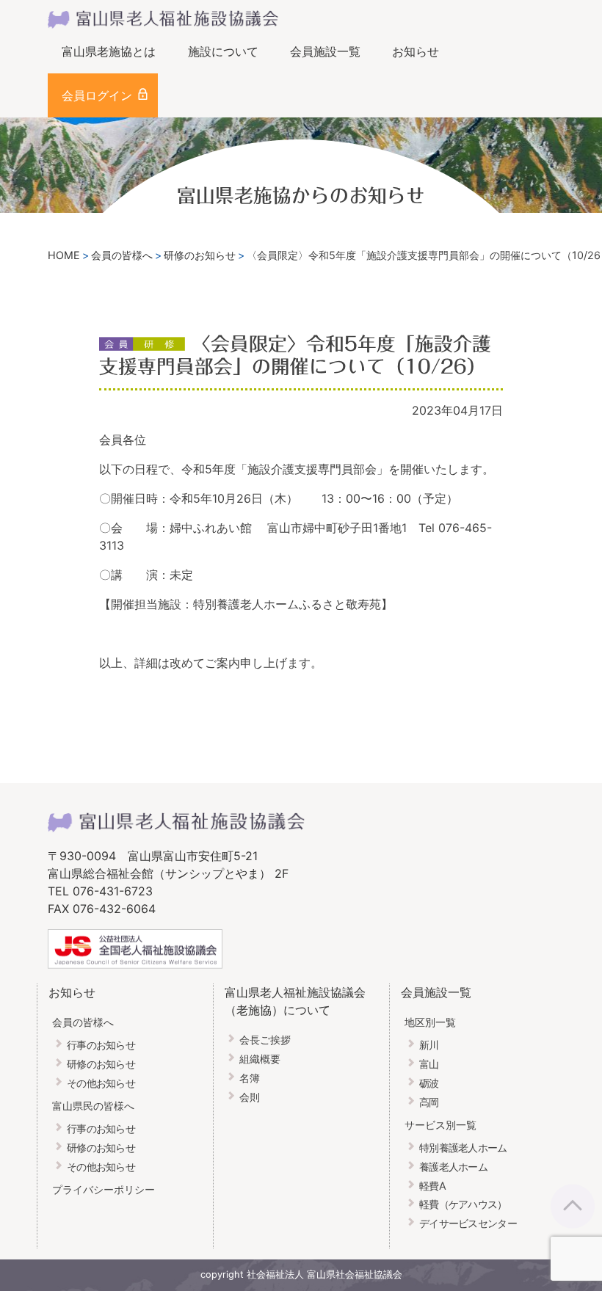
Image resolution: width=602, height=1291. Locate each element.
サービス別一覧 (440, 1125)
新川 (429, 1045)
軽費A (432, 1185)
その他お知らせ (101, 1083)
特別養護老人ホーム (463, 1147)
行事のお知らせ (101, 1045)
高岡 (429, 1102)
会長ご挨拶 (265, 1039)
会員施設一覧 (325, 51)
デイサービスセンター (468, 1223)
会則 (249, 1097)
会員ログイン (97, 95)
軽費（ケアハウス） (463, 1204)
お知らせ (415, 51)
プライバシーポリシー (103, 1189)
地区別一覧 (430, 1022)
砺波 (429, 1083)
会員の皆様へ (83, 1022)
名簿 (249, 1078)
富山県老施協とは (109, 51)
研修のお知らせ (101, 1064)
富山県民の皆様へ (93, 1105)
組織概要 (259, 1058)
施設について (223, 51)
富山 (429, 1064)
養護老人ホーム (453, 1166)
